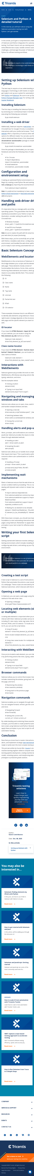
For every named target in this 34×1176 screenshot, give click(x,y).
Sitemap (3, 1172)
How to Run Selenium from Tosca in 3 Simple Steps (16, 1070)
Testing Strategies (19, 10)
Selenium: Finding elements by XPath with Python (15, 893)
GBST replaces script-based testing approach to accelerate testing (15, 1036)
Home (3, 10)
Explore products (19, 810)
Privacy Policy (21, 1168)
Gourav (27, 748)
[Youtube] (29, 1135)
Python (7, 95)
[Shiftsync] (23, 1135)
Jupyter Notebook (7, 100)
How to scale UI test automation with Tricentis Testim (16, 1001)
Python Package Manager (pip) (11, 98)
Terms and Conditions (18, 1170)
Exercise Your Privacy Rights (8, 1168)
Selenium (16, 95)
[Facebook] (11, 1135)
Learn (9, 10)
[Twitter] (5, 1135)
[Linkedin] (17, 1135)
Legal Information (5, 1170)
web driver (27, 127)
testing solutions (22, 803)
